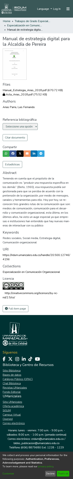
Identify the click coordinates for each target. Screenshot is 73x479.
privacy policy (45, 466)
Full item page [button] (17, 309)
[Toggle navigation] (68, 8)
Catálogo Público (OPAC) (18, 379)
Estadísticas (12, 164)
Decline (50, 473)
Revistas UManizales (15, 387)
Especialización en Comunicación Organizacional (25, 25)
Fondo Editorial (12, 392)
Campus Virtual (12, 415)
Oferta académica (13, 406)
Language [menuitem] (43, 9)
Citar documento (15, 138)
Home (6, 21)
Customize (8, 473)
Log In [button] (57, 9)
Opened (8, 419)
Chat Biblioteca (12, 383)
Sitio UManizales (12, 402)
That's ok (63, 473)
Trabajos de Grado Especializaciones (32, 21)
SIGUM (7, 410)
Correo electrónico (14, 423)
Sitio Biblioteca (12, 370)
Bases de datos (12, 375)
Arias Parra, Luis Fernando (19, 107)
